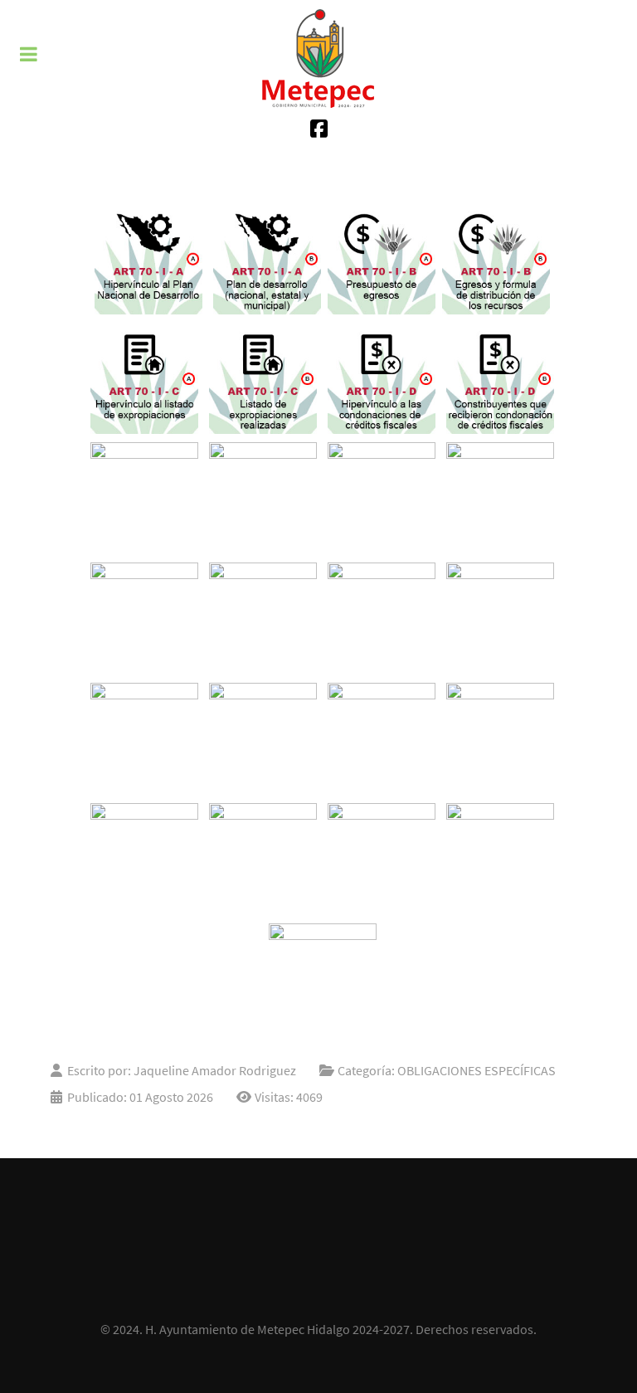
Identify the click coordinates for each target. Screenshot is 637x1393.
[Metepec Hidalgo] (318, 58)
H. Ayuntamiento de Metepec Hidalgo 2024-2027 (277, 1329)
